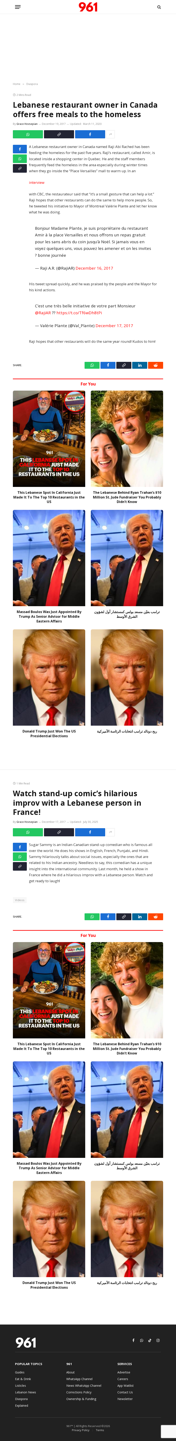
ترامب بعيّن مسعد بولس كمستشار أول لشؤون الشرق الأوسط (127, 614)
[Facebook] (20, 149)
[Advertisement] (88, 48)
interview (36, 182)
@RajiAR (43, 312)
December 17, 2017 (114, 325)
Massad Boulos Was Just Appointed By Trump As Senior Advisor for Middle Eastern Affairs (49, 617)
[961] (88, 7)
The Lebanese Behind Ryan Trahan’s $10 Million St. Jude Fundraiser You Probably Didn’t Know (127, 497)
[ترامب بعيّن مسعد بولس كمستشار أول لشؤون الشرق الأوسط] (127, 558)
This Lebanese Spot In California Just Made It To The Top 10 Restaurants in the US (49, 497)
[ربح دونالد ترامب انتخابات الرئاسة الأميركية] (127, 677)
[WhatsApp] (20, 158)
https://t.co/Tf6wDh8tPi (79, 312)
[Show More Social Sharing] (110, 134)
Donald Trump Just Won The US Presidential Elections (49, 733)
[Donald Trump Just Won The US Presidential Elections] (49, 677)
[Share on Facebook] (90, 134)
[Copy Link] (59, 134)
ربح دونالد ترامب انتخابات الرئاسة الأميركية (127, 731)
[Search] (158, 7)
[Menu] (18, 7)
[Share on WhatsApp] (28, 134)
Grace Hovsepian (27, 124)
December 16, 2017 (94, 268)
